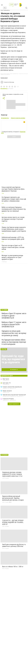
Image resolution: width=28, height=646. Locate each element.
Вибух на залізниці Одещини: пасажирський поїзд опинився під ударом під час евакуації (14, 209)
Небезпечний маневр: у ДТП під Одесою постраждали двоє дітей (13, 238)
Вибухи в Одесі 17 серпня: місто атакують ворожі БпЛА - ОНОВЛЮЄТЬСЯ (14, 324)
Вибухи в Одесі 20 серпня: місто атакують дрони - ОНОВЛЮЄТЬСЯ (14, 315)
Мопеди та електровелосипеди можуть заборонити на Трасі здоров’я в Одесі (12, 257)
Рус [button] (5, 8)
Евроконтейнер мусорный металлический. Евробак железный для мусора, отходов (13, 498)
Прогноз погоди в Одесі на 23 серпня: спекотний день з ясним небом (13, 247)
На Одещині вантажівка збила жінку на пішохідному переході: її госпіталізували (14, 342)
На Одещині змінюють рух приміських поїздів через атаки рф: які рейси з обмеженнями (14, 199)
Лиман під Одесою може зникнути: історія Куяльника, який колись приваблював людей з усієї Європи (14, 229)
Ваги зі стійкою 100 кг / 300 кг (12, 567)
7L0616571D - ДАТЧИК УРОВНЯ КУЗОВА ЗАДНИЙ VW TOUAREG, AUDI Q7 (12, 522)
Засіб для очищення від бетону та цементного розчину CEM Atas (14, 545)
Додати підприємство (14, 404)
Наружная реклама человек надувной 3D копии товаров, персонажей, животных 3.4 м (12, 474)
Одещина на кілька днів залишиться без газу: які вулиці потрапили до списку (14, 333)
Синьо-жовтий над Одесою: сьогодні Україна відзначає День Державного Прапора (13, 189)
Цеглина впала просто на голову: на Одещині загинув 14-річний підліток (13, 219)
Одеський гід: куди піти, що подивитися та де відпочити (13, 359)
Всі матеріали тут (14, 369)
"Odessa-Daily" (4, 78)
